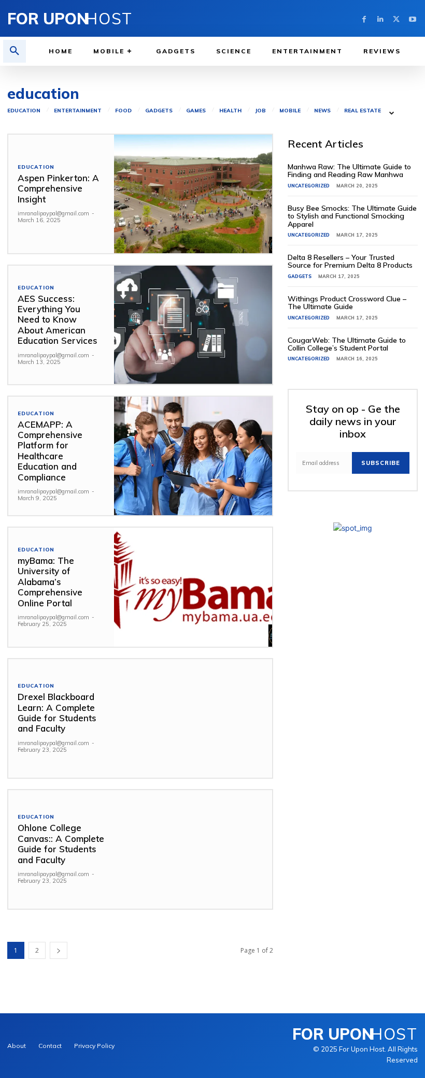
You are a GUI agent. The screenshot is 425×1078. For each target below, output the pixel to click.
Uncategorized (309, 185)
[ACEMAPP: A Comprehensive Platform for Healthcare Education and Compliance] (193, 456)
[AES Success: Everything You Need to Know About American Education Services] (193, 325)
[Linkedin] (380, 18)
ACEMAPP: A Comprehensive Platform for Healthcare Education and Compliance (50, 451)
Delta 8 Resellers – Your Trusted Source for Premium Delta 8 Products (350, 261)
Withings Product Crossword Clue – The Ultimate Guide (347, 302)
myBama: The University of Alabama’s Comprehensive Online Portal (50, 581)
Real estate (362, 110)
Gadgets (159, 110)
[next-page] (58, 950)
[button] (14, 51)
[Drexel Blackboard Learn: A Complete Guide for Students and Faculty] (193, 718)
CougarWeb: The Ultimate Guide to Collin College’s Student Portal (347, 344)
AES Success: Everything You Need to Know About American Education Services (57, 319)
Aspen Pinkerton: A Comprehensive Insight (58, 188)
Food (123, 110)
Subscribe (380, 463)
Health (230, 110)
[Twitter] (396, 18)
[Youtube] (412, 18)
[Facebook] (364, 18)
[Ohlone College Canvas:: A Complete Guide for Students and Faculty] (193, 849)
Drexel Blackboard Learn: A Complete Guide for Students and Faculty (57, 712)
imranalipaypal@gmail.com (53, 213)
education (23, 110)
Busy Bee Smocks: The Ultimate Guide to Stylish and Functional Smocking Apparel (352, 216)
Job (260, 110)
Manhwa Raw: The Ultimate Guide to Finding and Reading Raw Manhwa (349, 170)
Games (196, 110)
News (322, 110)
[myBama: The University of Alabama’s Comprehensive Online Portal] (193, 587)
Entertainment (78, 110)
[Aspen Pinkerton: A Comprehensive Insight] (193, 194)
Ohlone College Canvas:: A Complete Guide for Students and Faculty (61, 843)
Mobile (290, 110)
